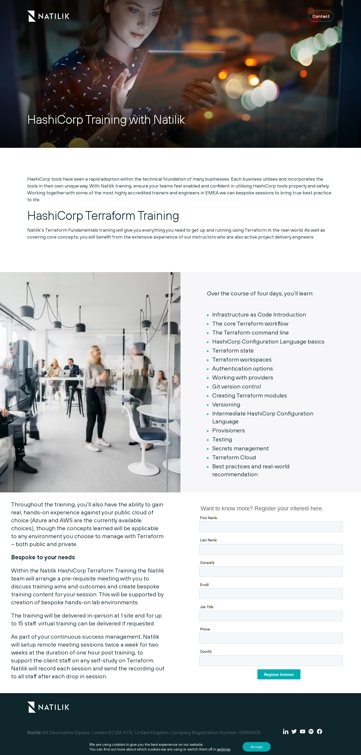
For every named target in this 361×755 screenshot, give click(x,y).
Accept (257, 747)
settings (223, 749)
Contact (321, 16)
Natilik (48, 704)
